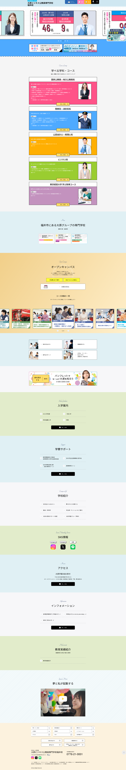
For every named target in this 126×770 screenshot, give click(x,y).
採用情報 (64, 763)
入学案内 (34, 731)
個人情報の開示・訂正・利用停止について (67, 762)
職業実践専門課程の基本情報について (82, 762)
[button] (58, 331)
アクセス (93, 2)
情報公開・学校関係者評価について (37, 763)
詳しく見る (64, 427)
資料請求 (82, 1)
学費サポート (79, 728)
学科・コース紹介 (35, 728)
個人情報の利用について (54, 762)
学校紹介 (56, 731)
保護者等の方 (74, 740)
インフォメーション (80, 731)
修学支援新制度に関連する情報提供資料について (53, 763)
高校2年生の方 (51, 740)
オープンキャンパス (73, 2)
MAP (49, 754)
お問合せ (88, 1)
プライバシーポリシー (45, 762)
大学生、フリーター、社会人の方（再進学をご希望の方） (73, 745)
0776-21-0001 (75, 754)
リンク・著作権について (35, 762)
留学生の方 (51, 745)
